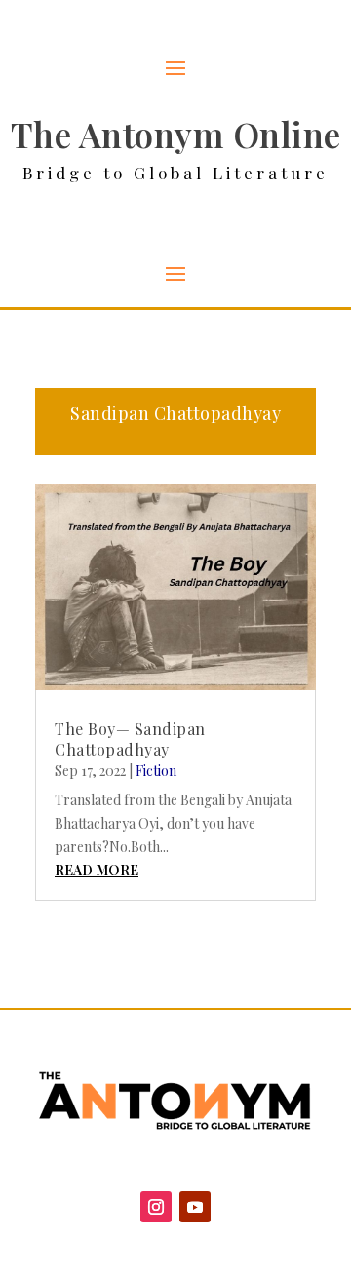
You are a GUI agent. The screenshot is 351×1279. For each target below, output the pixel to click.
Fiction (156, 770)
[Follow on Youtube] (195, 1206)
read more (96, 870)
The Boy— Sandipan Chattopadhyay (130, 738)
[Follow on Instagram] (156, 1206)
